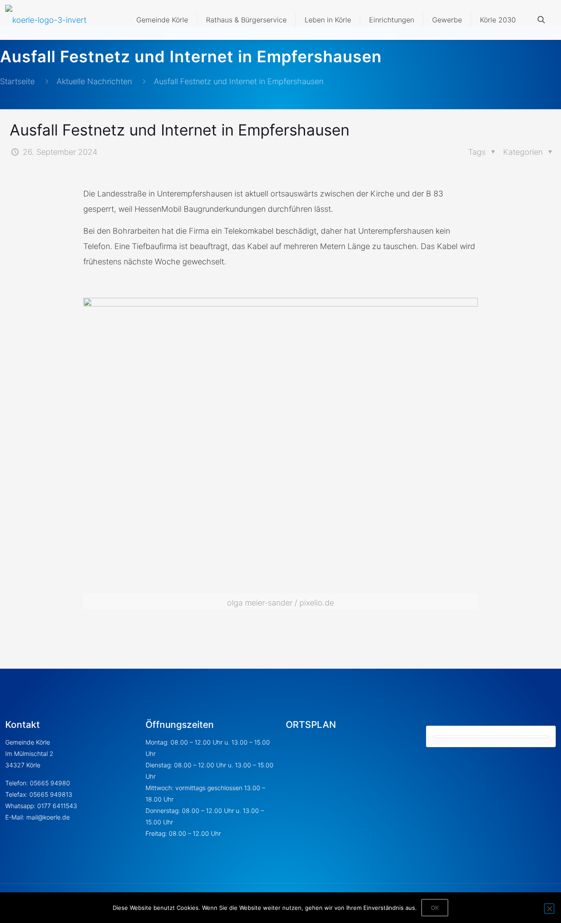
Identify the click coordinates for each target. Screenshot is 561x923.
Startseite (17, 81)
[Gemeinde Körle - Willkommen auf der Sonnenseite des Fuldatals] (45, 19)
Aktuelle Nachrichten (94, 81)
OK (435, 907)
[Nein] (549, 908)
